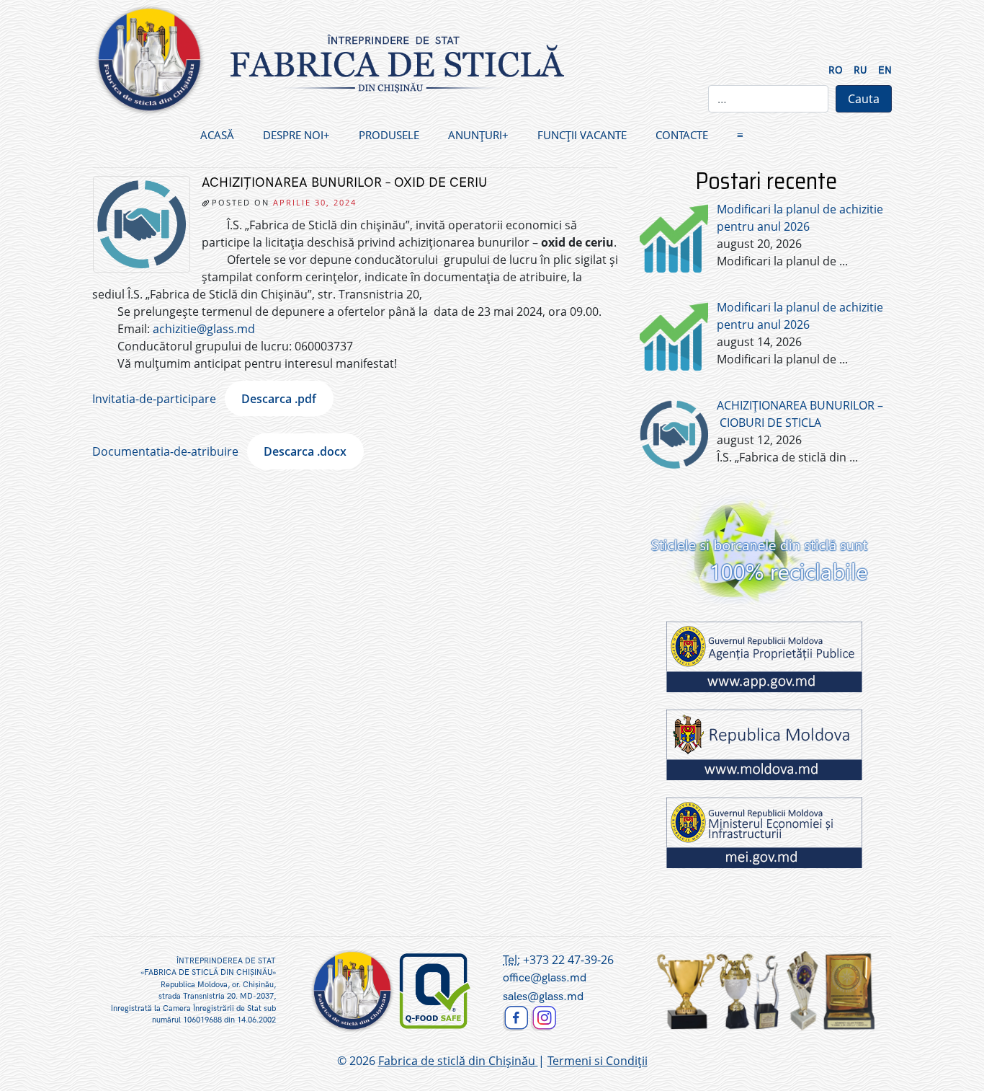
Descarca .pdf (278, 399)
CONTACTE (682, 135)
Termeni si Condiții (597, 1061)
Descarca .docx (305, 451)
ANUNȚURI (475, 135)
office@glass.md (544, 978)
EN (885, 70)
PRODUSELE (389, 135)
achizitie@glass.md (204, 329)
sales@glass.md (543, 997)
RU (860, 70)
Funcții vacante (582, 135)
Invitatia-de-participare (154, 399)
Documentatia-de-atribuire (165, 451)
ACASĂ (217, 135)
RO (835, 70)
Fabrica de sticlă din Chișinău (458, 1061)
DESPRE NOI (293, 135)
